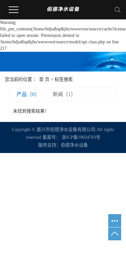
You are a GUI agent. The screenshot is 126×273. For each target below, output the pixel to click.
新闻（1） (64, 94)
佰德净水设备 (74, 145)
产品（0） (28, 94)
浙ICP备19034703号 (81, 137)
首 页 (44, 79)
